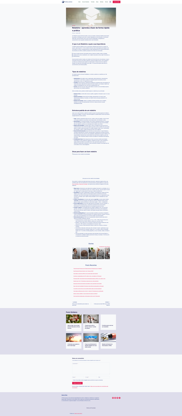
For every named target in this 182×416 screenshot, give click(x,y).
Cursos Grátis (116, 1)
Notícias (101, 1)
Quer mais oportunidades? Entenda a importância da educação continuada (88, 286)
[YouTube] (113, 398)
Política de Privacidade (91, 407)
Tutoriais (92, 1)
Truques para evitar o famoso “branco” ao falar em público (90, 327)
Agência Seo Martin (78, 413)
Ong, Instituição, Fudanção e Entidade (79, 184)
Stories (106, 1)
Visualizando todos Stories (104, 246)
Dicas (97, 1)
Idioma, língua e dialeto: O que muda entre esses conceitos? (85, 293)
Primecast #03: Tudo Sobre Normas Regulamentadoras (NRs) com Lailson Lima (89, 278)
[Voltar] (73, 253)
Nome (74, 377)
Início (79, 1)
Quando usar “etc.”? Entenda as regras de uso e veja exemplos (85, 281)
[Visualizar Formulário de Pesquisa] (110, 2)
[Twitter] (119, 398)
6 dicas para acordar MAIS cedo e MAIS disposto (102, 304)
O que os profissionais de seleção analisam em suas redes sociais (91, 346)
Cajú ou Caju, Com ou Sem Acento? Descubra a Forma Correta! (74, 327)
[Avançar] (109, 253)
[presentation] (73, 318)
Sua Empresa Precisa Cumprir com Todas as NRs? (83, 271)
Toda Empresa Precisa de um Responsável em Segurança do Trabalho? (87, 268)
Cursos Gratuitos (85, 1)
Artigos (73, 25)
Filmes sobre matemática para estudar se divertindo (80, 304)
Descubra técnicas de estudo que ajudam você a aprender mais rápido (87, 283)
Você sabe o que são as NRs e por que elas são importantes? (85, 273)
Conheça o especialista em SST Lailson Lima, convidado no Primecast (87, 276)
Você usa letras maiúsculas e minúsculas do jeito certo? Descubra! (86, 296)
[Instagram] (115, 398)
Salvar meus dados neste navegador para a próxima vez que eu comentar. (88, 380)
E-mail (87, 377)
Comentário (75, 363)
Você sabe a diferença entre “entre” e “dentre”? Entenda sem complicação (88, 291)
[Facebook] (117, 398)
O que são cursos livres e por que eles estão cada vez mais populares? (87, 288)
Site (99, 377)
